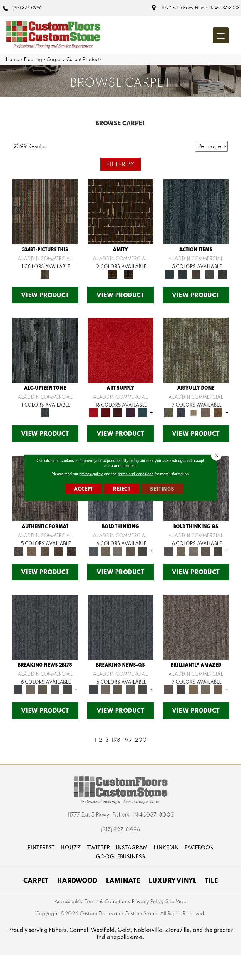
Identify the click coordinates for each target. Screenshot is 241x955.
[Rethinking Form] (58, 550)
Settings (162, 488)
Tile (211, 880)
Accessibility (68, 901)
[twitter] (98, 847)
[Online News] (45, 627)
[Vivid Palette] (218, 412)
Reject (121, 488)
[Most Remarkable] (181, 412)
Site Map (176, 901)
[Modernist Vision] (193, 412)
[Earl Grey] (209, 273)
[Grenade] (106, 550)
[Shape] (93, 550)
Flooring (33, 59)
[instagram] (132, 847)
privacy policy (91, 473)
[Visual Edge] (18, 550)
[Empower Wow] (205, 689)
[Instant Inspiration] (218, 689)
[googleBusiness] (120, 856)
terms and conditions (135, 473)
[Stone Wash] (142, 412)
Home (12, 59)
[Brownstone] (196, 273)
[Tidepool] (196, 211)
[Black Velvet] (128, 273)
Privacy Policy (148, 901)
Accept (83, 488)
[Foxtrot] (45, 350)
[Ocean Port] (182, 273)
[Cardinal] (120, 350)
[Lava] (118, 550)
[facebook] (199, 847)
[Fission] (130, 550)
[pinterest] (41, 847)
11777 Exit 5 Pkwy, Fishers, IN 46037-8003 (201, 7)
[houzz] (71, 847)
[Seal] (142, 550)
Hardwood (77, 880)
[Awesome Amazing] (205, 412)
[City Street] (222, 273)
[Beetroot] (118, 412)
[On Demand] (67, 689)
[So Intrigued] (196, 627)
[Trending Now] (30, 689)
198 (116, 740)
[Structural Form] (71, 550)
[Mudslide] (45, 211)
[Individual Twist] (45, 550)
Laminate (123, 880)
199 (127, 740)
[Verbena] (130, 412)
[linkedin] (166, 847)
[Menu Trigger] (221, 35)
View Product (45, 295)
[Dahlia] (106, 412)
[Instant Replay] (55, 689)
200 (141, 740)
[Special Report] (42, 689)
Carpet (54, 59)
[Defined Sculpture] (31, 550)
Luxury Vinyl (172, 880)
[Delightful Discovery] (196, 350)
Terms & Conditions (107, 901)
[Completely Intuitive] (193, 689)
